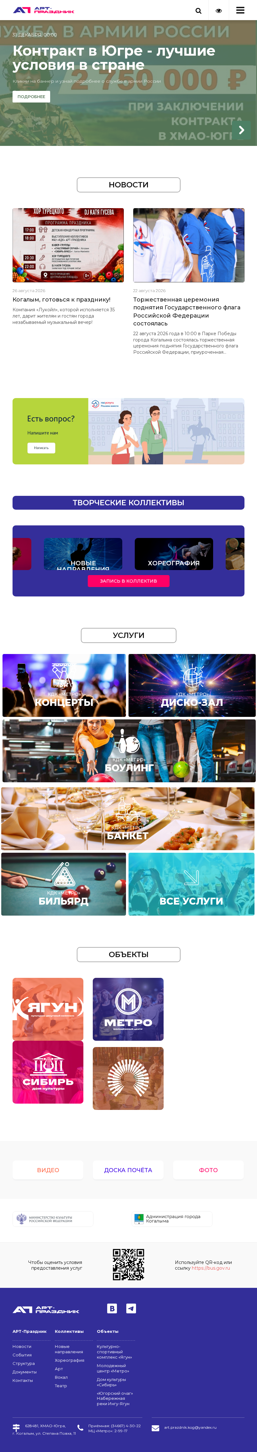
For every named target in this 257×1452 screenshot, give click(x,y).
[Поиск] (198, 7)
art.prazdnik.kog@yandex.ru (190, 1427)
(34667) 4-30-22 (126, 1425)
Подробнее (31, 96)
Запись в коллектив (128, 581)
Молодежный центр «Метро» (113, 1368)
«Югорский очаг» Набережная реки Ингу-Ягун (115, 1398)
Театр (61, 1385)
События (22, 1354)
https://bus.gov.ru (211, 1268)
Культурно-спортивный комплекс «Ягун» (114, 1352)
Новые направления (69, 1349)
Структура (24, 1363)
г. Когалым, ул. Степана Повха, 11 (44, 1433)
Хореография (69, 1360)
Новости (22, 1346)
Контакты (23, 1380)
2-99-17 (121, 1430)
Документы (25, 1371)
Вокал (61, 1377)
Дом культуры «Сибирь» (111, 1382)
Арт (59, 1368)
